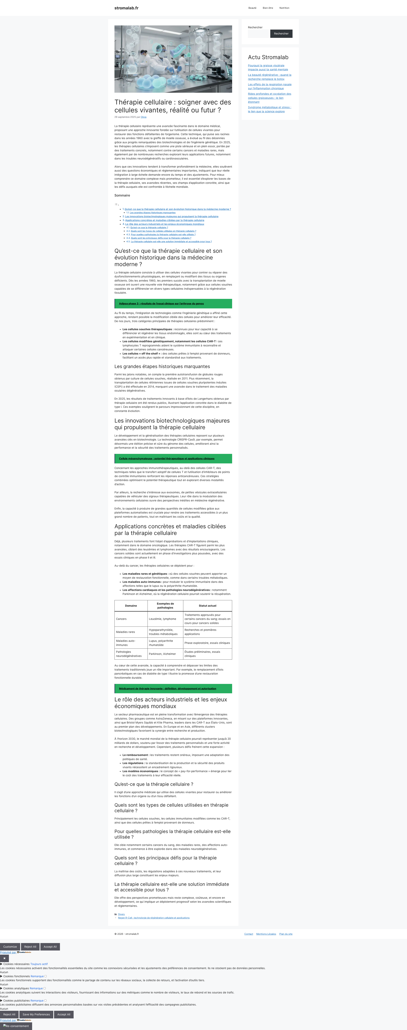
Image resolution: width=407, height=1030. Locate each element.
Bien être (268, 7)
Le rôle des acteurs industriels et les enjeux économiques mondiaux (164, 224)
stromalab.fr (126, 8)
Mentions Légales (266, 933)
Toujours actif (39, 964)
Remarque (37, 976)
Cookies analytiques (16, 988)
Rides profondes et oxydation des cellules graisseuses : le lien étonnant (269, 97)
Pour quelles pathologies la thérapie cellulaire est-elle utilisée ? (163, 234)
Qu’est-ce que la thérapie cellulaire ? (149, 227)
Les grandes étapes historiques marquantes (153, 212)
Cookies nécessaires (16, 964)
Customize (10, 946)
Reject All (30, 946)
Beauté (252, 7)
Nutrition (284, 7)
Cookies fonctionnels (16, 976)
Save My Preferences (36, 1014)
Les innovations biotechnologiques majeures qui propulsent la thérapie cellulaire (171, 216)
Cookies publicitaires (16, 1000)
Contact (248, 933)
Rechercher (255, 27)
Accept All (50, 946)
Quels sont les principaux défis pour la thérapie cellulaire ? (161, 238)
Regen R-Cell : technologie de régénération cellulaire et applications (154, 917)
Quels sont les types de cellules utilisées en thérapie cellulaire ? (163, 231)
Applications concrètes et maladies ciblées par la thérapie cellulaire (164, 220)
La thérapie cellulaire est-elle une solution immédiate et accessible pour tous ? (171, 241)
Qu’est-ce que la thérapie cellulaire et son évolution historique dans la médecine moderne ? (178, 209)
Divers (121, 914)
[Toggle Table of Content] (116, 205)
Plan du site (286, 933)
